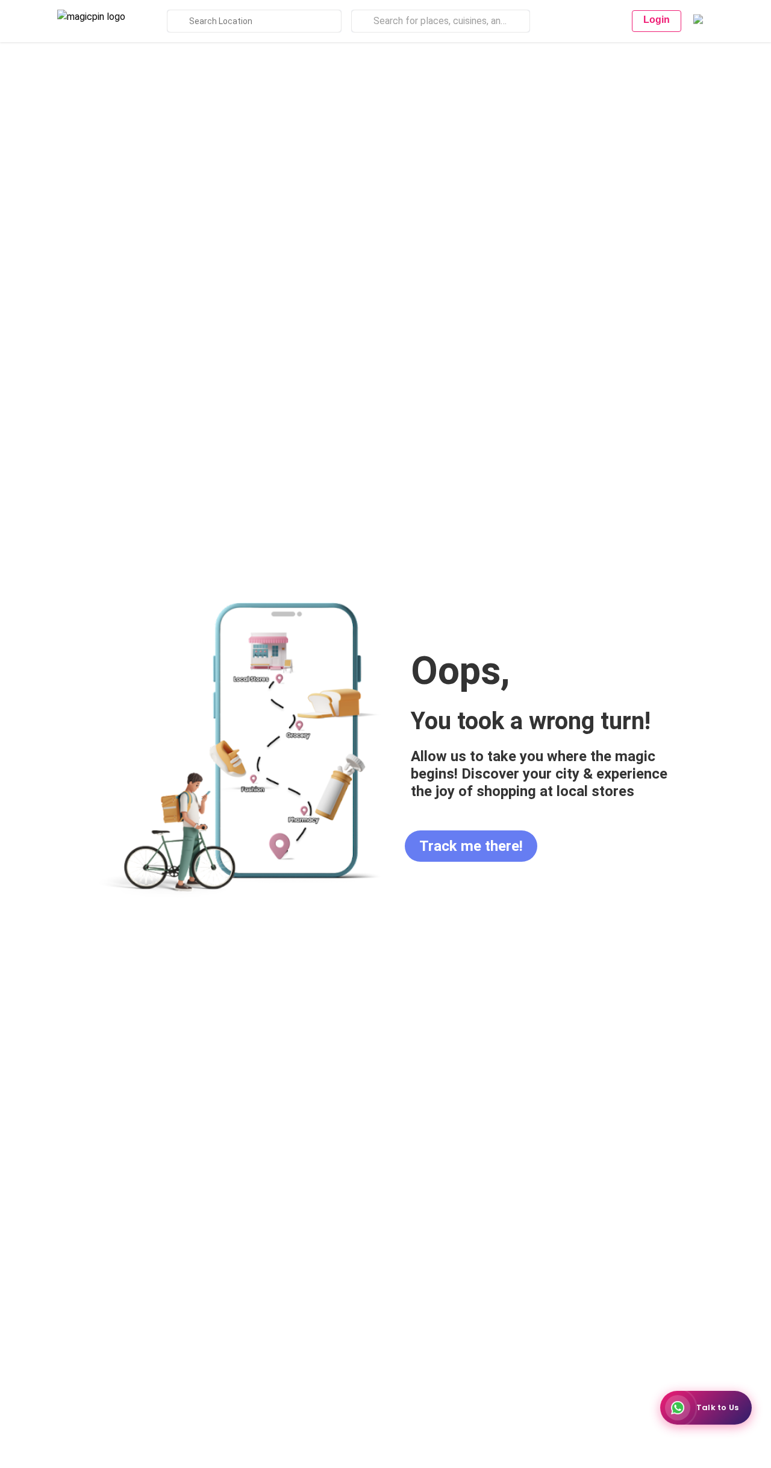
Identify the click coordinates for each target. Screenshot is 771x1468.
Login (656, 19)
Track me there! (471, 846)
